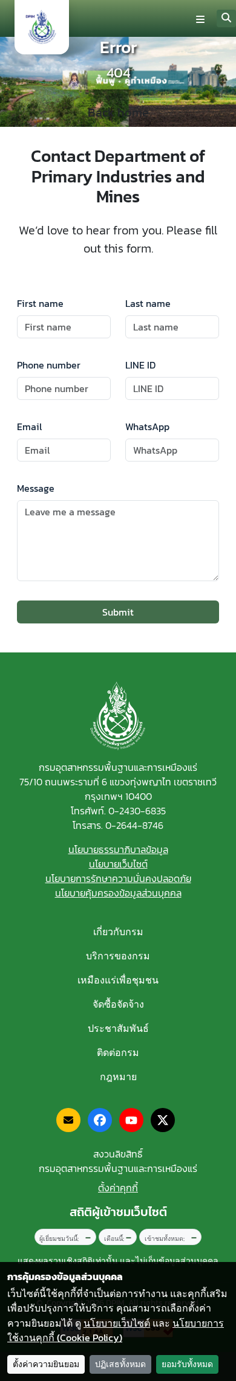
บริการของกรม (118, 955)
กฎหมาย (118, 1076)
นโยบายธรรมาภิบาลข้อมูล (118, 849)
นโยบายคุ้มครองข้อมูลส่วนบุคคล (118, 893)
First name (40, 303)
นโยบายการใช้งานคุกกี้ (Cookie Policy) (115, 1330)
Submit (118, 612)
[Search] (226, 18)
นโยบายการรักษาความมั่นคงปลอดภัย (118, 878)
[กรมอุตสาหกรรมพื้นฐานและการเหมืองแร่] (42, 27)
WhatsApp (147, 426)
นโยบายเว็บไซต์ (118, 864)
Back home (118, 112)
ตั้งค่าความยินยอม (46, 1364)
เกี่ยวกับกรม (118, 931)
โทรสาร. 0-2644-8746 (118, 825)
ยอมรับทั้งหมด (187, 1364)
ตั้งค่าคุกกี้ (118, 1187)
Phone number (48, 365)
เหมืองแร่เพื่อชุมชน (118, 980)
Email (29, 426)
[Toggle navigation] (200, 18)
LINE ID (140, 365)
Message (35, 488)
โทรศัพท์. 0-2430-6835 (118, 810)
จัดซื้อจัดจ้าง (118, 1004)
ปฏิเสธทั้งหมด (120, 1364)
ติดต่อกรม (118, 1052)
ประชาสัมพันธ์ (118, 1028)
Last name (148, 303)
